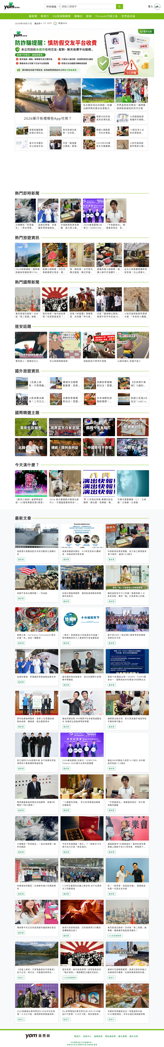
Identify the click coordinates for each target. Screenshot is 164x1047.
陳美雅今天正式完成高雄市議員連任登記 (36, 927)
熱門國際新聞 (27, 282)
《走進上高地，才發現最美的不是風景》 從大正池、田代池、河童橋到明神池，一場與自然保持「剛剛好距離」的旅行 (36, 972)
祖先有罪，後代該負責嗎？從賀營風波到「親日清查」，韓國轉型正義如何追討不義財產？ (81, 972)
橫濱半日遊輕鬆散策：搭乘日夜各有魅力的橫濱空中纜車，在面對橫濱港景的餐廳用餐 (127, 972)
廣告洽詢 (133, 1036)
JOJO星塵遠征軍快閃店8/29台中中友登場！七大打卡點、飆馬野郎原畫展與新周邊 (36, 1014)
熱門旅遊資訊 (27, 237)
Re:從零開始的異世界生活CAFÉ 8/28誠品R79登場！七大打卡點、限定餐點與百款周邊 (81, 1014)
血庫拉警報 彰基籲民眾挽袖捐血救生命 (36, 676)
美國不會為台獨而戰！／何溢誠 (32, 593)
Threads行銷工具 (106, 16)
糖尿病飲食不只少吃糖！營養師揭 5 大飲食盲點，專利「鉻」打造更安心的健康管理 (127, 596)
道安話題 (23, 326)
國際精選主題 (27, 412)
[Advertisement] (82, 171)
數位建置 (122, 1036)
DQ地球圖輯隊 (62, 16)
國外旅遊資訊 (27, 370)
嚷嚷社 (78, 16)
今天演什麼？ (27, 464)
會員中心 (87, 1036)
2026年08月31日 (23, 23)
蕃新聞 (33, 16)
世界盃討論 (128, 16)
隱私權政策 (110, 1036)
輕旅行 (45, 16)
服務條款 (98, 1036)
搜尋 (89, 16)
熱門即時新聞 (27, 193)
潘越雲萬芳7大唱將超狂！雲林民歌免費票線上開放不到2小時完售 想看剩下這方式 (127, 847)
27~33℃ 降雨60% (55, 23)
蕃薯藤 (11, 6)
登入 (150, 6)
